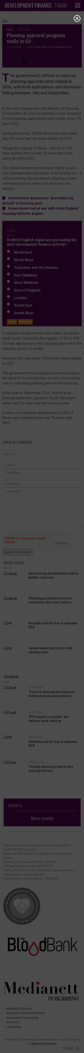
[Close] (77, 18)
